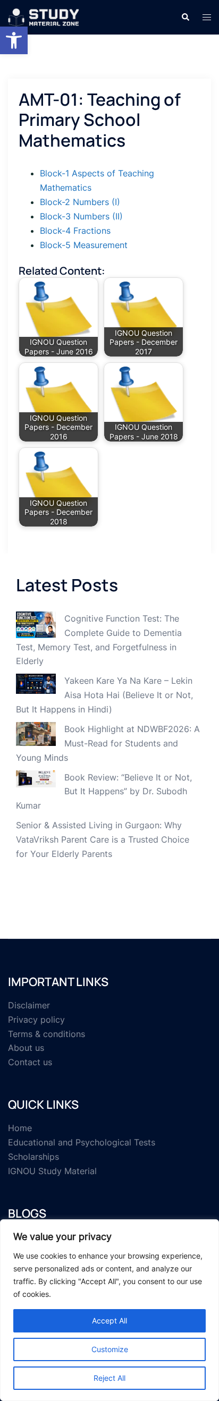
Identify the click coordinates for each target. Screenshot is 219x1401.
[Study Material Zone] (43, 16)
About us (26, 1047)
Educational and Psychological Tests (81, 1142)
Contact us (30, 1062)
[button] (14, 40)
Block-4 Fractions (75, 230)
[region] (109, 1310)
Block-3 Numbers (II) (81, 216)
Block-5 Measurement (84, 245)
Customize (109, 1349)
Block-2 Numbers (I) (80, 202)
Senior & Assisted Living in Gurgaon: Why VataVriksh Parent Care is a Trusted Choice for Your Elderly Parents (102, 839)
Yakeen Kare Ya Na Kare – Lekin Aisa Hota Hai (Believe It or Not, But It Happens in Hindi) (104, 695)
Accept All (109, 1320)
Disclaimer (29, 1005)
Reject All (109, 1377)
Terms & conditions (46, 1034)
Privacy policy (36, 1019)
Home (20, 1128)
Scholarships (33, 1156)
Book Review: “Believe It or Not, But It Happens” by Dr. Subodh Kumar (104, 791)
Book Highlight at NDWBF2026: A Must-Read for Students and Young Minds (108, 743)
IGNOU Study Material (52, 1171)
